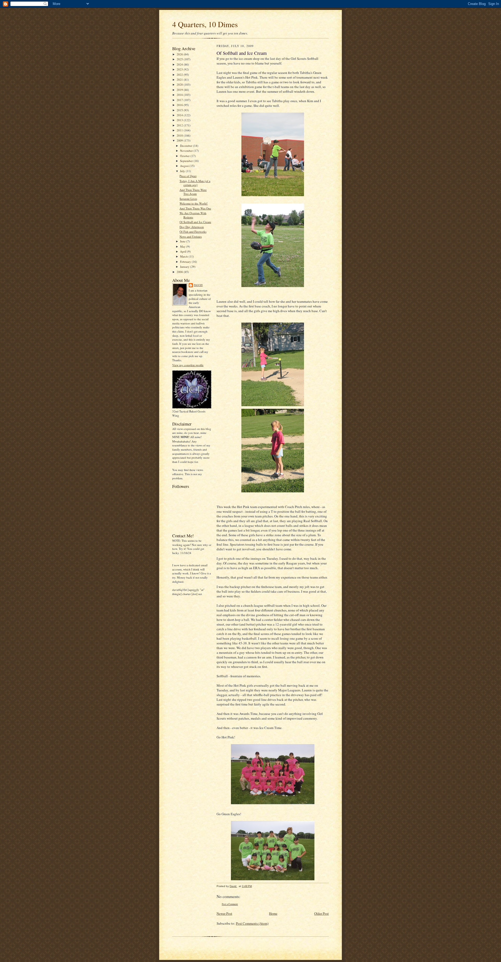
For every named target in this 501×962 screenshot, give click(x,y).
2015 (180, 110)
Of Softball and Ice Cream (195, 222)
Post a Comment (230, 904)
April (183, 251)
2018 (180, 95)
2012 (180, 125)
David (198, 285)
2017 (180, 100)
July (183, 171)
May (183, 246)
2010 (180, 135)
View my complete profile (188, 365)
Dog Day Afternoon (192, 227)
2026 (180, 54)
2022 (180, 75)
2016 (180, 105)
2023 (180, 69)
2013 (180, 120)
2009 (180, 140)
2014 (180, 115)
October (185, 156)
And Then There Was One (195, 208)
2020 (180, 84)
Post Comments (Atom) (252, 923)
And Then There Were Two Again (193, 192)
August (184, 166)
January (185, 267)
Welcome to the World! (194, 203)
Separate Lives (188, 199)
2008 (180, 272)
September (187, 161)
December (186, 146)
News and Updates (191, 236)
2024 (180, 64)
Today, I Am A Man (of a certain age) (195, 183)
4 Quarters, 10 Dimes (205, 24)
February (186, 262)
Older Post (321, 913)
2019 (180, 90)
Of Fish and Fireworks (193, 232)
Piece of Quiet (188, 176)
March (184, 256)
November (187, 151)
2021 (180, 79)
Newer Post (224, 913)
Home (273, 913)
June (183, 241)
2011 (180, 130)
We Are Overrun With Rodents (193, 215)
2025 (180, 59)
